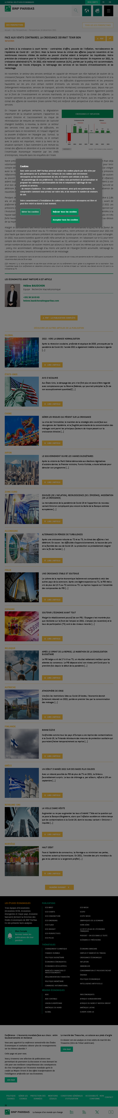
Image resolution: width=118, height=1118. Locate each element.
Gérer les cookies (30, 211)
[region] (59, 193)
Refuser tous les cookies (65, 211)
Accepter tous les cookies (65, 219)
